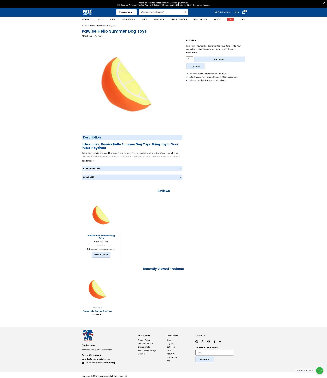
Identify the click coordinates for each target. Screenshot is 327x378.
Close (324, 3)
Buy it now (195, 66)
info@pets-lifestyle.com (97, 359)
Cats (112, 19)
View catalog (125, 12)
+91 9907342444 (93, 355)
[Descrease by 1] (192, 61)
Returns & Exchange (147, 350)
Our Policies (144, 335)
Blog (243, 19)
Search (184, 12)
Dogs (100, 19)
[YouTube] (208, 341)
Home (84, 25)
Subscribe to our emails (207, 347)
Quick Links (172, 335)
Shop (169, 340)
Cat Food (171, 347)
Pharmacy (86, 19)
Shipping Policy (144, 347)
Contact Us (172, 357)
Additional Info (92, 168)
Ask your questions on (100, 362)
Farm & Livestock (179, 19)
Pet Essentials (200, 19)
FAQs (169, 350)
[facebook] (214, 341)
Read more (191, 52)
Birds (144, 19)
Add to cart (219, 59)
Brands (217, 19)
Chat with (89, 177)
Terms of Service (145, 343)
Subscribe (205, 359)
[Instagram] (196, 341)
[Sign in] (237, 12)
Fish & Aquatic (129, 19)
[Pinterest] (202, 341)
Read (87, 161)
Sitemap (142, 354)
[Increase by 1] (192, 57)
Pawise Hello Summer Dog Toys (97, 311)
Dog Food (171, 343)
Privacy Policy (144, 340)
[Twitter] (220, 341)
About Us (171, 354)
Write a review (101, 254)
